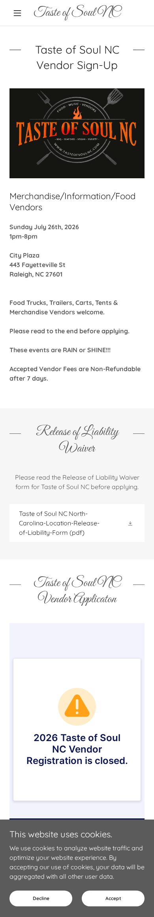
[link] (77, 13)
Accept (113, 898)
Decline (41, 898)
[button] (19, 13)
